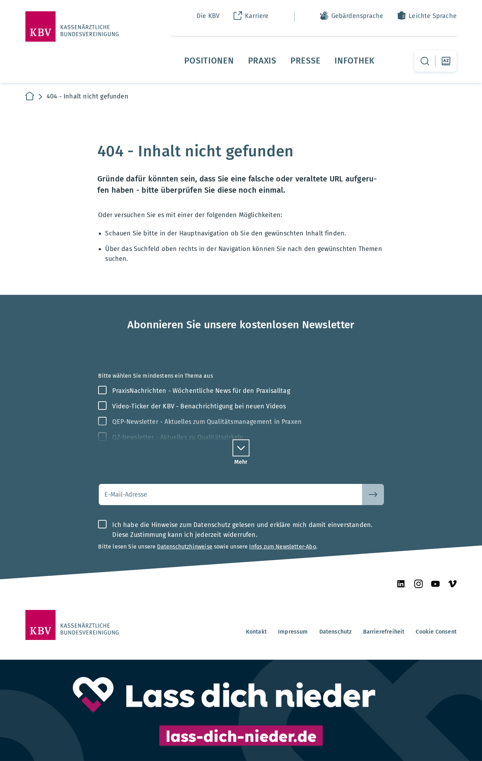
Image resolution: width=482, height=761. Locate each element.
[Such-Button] (373, 494)
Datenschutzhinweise (184, 546)
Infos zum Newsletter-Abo (282, 546)
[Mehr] (241, 447)
